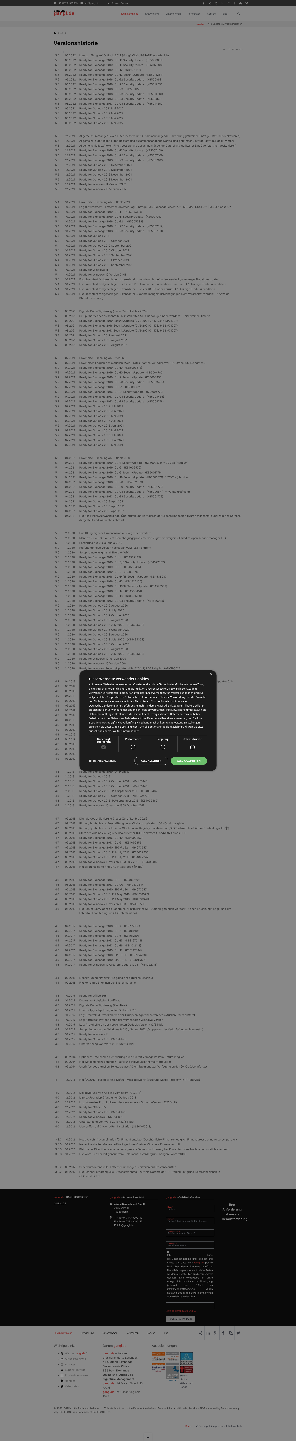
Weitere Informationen (126, 731)
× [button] (211, 674)
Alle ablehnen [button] (151, 760)
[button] (102, 760)
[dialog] (148, 720)
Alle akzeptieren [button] (189, 760)
